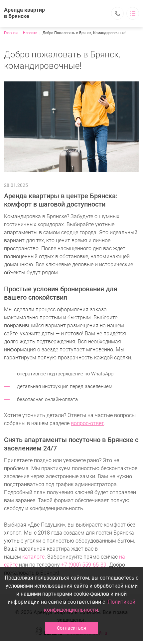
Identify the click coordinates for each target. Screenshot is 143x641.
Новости (30, 33)
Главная (11, 33)
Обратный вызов (117, 13)
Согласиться (71, 628)
